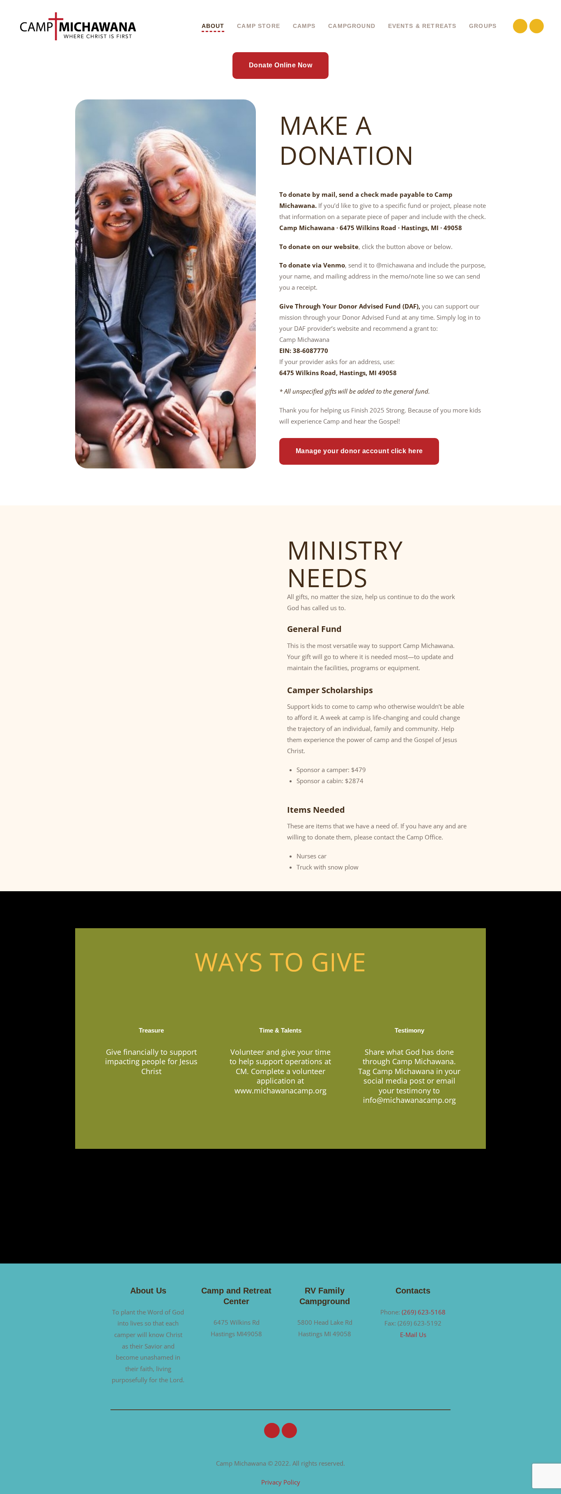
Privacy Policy (280, 1482)
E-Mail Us (413, 1334)
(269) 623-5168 (424, 1312)
